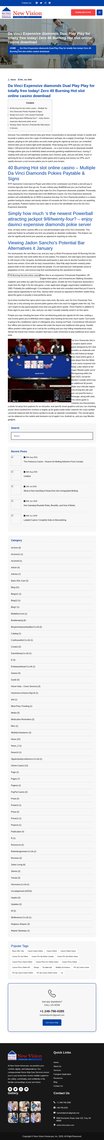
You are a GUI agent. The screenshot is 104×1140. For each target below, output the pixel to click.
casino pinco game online (22, 962)
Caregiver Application (62, 1074)
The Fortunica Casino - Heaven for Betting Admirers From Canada (53, 462)
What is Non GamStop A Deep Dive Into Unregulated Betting (51, 491)
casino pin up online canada (43, 956)
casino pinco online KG (21, 967)
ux (62, 973)
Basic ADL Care (18, 951)
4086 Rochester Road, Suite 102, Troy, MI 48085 (73, 1119)
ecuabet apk (47, 967)
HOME (13, 48)
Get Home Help (52, 1023)
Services (57, 1070)
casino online (52, 951)
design (36, 967)
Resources (58, 1078)
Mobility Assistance (63, 967)
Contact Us (58, 1086)
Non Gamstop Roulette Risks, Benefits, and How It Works (49, 505)
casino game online (35, 951)
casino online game (68, 951)
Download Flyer (83, 12)
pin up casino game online (22, 973)
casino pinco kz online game (47, 962)
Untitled (27, 476)
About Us (57, 1066)
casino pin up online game (67, 956)
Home (56, 1062)
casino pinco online (69, 962)
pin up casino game (81, 967)
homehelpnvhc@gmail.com (52, 1015)
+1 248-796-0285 (52, 1011)
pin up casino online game (47, 973)
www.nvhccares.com (65, 1125)
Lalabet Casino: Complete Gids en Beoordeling (45, 520)
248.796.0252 (62, 1108)
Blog (55, 1082)
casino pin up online (20, 956)
